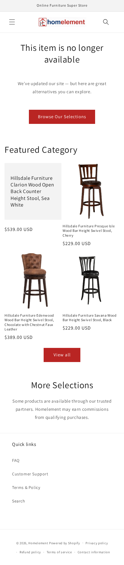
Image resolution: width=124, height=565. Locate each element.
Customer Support (30, 474)
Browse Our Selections (62, 116)
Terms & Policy (26, 487)
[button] (12, 22)
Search (18, 501)
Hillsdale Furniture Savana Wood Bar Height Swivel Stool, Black (90, 317)
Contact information (94, 552)
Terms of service (59, 552)
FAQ (16, 460)
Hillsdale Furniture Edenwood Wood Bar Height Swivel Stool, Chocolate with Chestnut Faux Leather (29, 322)
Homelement (38, 543)
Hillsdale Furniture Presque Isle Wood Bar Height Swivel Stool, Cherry (89, 231)
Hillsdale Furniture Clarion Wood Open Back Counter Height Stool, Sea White (32, 191)
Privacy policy (96, 543)
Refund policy (30, 552)
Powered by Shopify (64, 543)
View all (62, 355)
